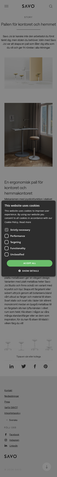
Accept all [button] (29, 263)
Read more (25, 222)
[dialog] (28, 238)
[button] (28, 271)
